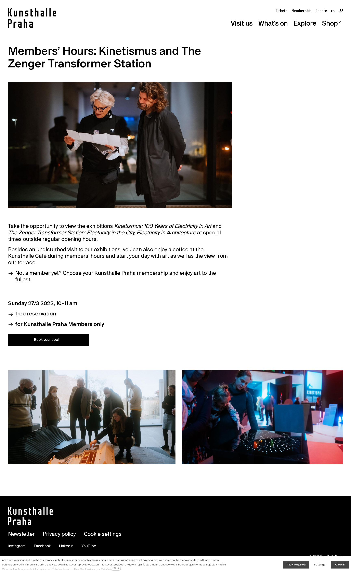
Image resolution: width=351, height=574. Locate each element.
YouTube (88, 546)
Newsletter (21, 534)
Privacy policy (59, 534)
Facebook (42, 546)
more (116, 567)
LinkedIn (66, 546)
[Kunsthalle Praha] (32, 18)
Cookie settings (103, 534)
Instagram (17, 546)
